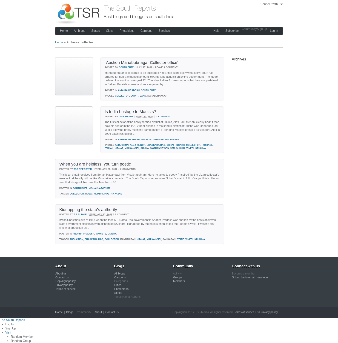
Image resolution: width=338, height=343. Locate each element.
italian (109, 148)
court (134, 95)
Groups (177, 277)
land (143, 95)
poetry (109, 193)
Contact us (62, 277)
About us (60, 273)
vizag (118, 193)
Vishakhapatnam (99, 188)
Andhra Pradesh (129, 90)
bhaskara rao (156, 145)
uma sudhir (177, 148)
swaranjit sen (159, 148)
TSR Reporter (83, 169)
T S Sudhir (80, 214)
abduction (122, 145)
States (95, 30)
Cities (110, 30)
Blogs (69, 312)
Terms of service (65, 289)
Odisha (174, 139)
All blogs (79, 30)
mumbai (98, 193)
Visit (8, 332)
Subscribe (232, 30)
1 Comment (163, 116)
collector (122, 95)
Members (179, 281)
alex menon (137, 145)
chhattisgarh (176, 145)
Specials (164, 30)
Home (64, 30)
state (180, 239)
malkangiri (132, 148)
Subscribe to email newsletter (250, 277)
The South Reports (12, 320)
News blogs (161, 139)
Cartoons (146, 30)
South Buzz (126, 67)
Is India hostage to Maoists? (130, 111)
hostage (207, 145)
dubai (88, 193)
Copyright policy (65, 281)
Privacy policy (64, 285)
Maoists (146, 139)
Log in (274, 30)
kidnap (119, 148)
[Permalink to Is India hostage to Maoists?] (74, 143)
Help (216, 30)
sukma (144, 148)
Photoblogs (127, 30)
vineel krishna (196, 148)
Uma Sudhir (126, 116)
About (98, 312)
